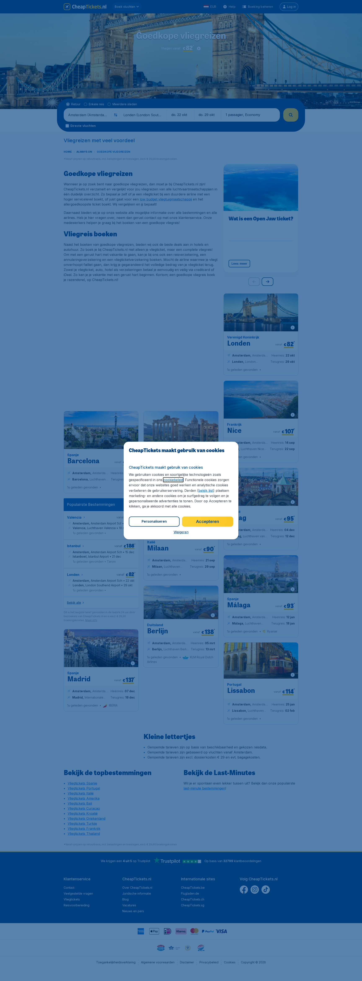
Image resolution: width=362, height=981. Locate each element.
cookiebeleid (173, 480)
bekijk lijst (205, 490)
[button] (181, 532)
